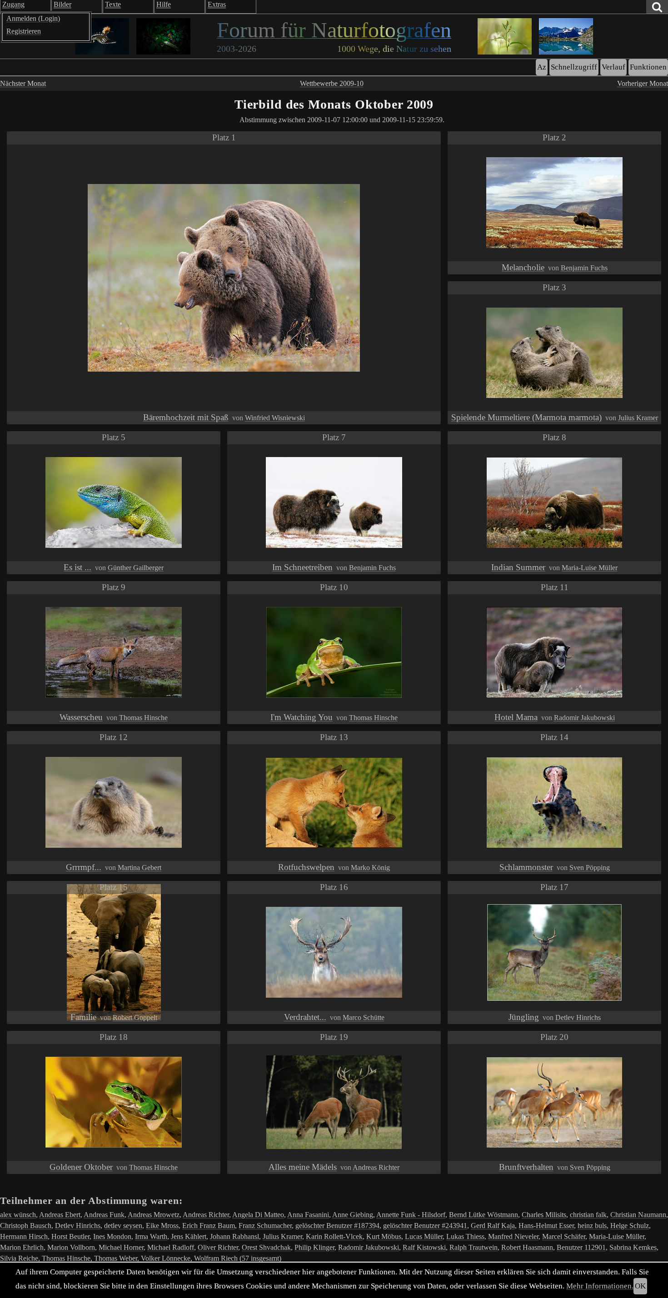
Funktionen (648, 67)
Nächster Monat (23, 83)
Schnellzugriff (574, 67)
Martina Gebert (139, 867)
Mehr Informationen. (599, 1286)
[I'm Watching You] (334, 652)
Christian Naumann (638, 1214)
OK (640, 1286)
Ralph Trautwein (473, 1247)
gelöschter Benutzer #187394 (337, 1225)
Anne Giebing (352, 1214)
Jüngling (523, 1017)
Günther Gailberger (136, 568)
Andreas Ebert (59, 1214)
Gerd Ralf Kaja (493, 1225)
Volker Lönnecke (165, 1258)
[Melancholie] (554, 202)
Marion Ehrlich (22, 1247)
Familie (83, 1017)
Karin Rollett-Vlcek (334, 1236)
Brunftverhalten (526, 1167)
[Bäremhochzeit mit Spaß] (224, 278)
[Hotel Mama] (554, 652)
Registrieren (23, 31)
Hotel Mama (516, 717)
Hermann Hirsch (24, 1236)
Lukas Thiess (465, 1236)
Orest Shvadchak (266, 1247)
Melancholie (523, 267)
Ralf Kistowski (424, 1247)
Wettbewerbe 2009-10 (332, 83)
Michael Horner (121, 1247)
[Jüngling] (555, 952)
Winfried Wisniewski (275, 418)
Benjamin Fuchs (584, 268)
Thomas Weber (115, 1258)
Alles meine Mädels (303, 1167)
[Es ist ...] (113, 502)
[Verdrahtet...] (334, 952)
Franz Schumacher (265, 1225)
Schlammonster (526, 867)
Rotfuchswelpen (306, 867)
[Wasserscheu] (113, 652)
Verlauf (613, 67)
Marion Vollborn (71, 1247)
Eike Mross (162, 1225)
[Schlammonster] (555, 802)
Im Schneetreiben (302, 567)
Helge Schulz (629, 1225)
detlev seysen (123, 1225)
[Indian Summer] (555, 503)
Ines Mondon (112, 1236)
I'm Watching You (301, 717)
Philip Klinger (314, 1247)
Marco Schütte (363, 1017)
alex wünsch (18, 1214)
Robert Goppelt (135, 1017)
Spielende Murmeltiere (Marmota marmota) (526, 417)
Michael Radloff (170, 1247)
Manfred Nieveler (513, 1236)
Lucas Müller (424, 1236)
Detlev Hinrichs (578, 1017)
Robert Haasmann (527, 1247)
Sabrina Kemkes (633, 1247)
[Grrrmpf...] (113, 802)
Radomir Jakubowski (584, 717)
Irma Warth (151, 1236)
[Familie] (114, 952)
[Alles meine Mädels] (334, 1102)
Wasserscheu (81, 717)
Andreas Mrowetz (153, 1214)
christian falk (588, 1214)
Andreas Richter (376, 1167)
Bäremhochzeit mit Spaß (186, 417)
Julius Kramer (638, 418)
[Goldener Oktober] (113, 1102)
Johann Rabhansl (234, 1236)
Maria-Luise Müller (590, 568)
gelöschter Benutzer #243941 (425, 1225)
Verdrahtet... (305, 1017)
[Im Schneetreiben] (334, 502)
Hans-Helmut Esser (546, 1225)
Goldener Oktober (81, 1167)
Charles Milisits (544, 1214)
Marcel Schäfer (563, 1236)
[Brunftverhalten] (555, 1102)
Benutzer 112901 (581, 1247)
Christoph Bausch (25, 1225)
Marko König (370, 867)
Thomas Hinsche (143, 717)
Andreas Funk (104, 1214)
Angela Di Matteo (258, 1214)
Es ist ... (77, 567)
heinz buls (592, 1225)
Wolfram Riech (216, 1258)
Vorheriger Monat (642, 83)
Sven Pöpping (589, 867)
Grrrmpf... (83, 867)
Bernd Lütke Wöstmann (483, 1214)
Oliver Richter (218, 1247)
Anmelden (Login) (33, 18)
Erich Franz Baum (208, 1225)
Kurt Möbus (383, 1236)
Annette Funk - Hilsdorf (410, 1214)
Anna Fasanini (308, 1214)
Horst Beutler (70, 1236)
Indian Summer (518, 567)
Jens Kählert (188, 1236)
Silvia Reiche (19, 1258)
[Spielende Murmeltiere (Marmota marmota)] (554, 353)
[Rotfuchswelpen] (334, 802)
